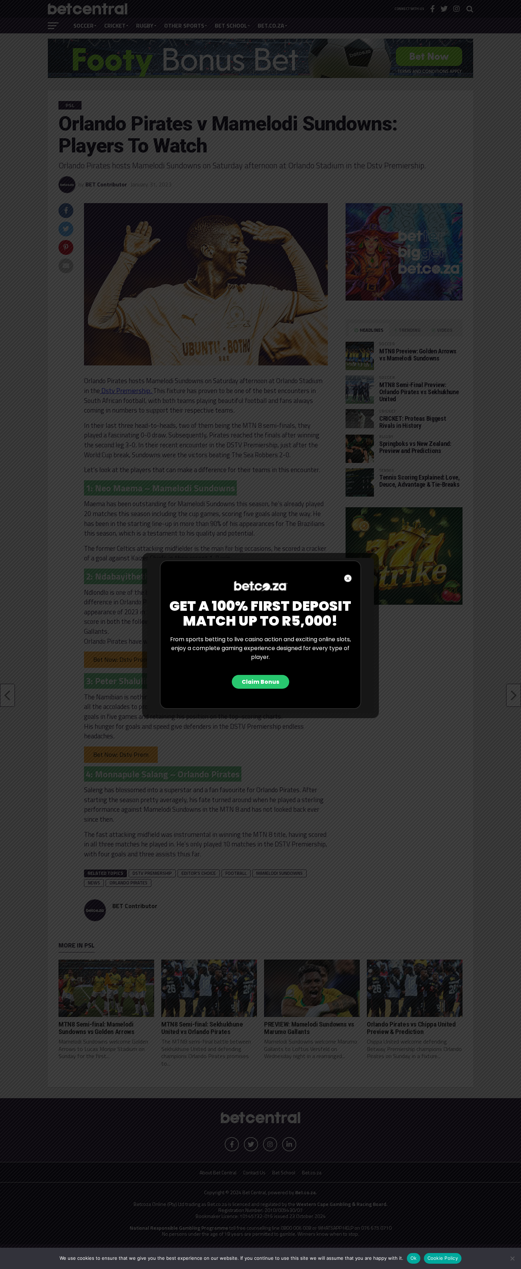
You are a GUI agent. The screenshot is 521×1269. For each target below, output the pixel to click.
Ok (413, 1258)
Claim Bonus (260, 682)
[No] (512, 1258)
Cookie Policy (442, 1258)
